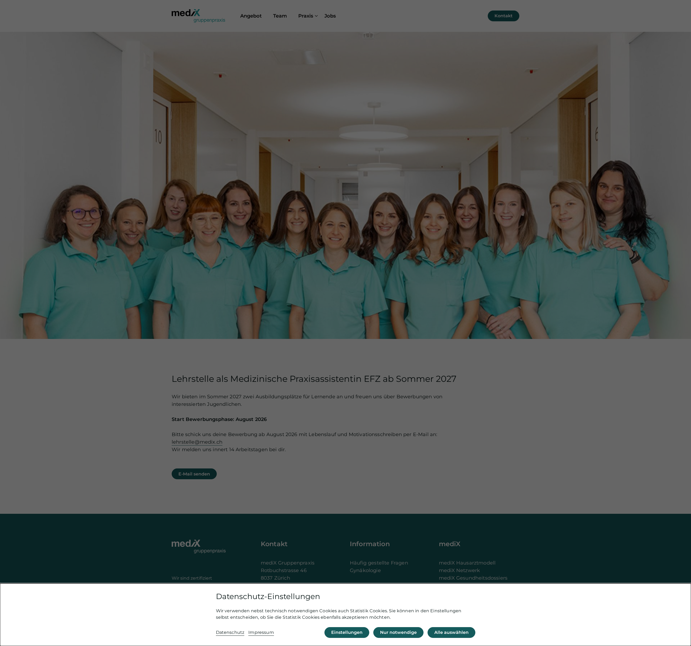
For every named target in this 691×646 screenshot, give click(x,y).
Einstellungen (347, 632)
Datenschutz (230, 632)
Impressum (261, 632)
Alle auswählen (451, 632)
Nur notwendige (398, 632)
